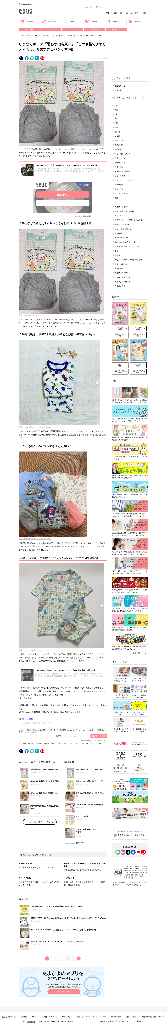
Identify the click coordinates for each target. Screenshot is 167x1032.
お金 (116, 251)
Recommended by (70, 843)
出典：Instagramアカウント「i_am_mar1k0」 (35, 539)
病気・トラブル (121, 140)
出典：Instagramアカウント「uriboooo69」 (34, 315)
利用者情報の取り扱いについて (152, 1016)
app (93, 743)
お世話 (117, 136)
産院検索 (118, 233)
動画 (116, 198)
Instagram (85, 743)
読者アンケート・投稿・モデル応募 (128, 220)
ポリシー (35, 1016)
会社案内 (139, 1021)
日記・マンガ (120, 189)
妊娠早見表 (30, 22)
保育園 (54, 431)
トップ (21, 35)
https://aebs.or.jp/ (129, 878)
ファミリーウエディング (124, 180)
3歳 (71, 743)
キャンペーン (94, 29)
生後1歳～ (119, 90)
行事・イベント (121, 158)
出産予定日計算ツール (123, 229)
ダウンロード (64, 991)
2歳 (65, 743)
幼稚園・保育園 (121, 162)
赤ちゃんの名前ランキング (125, 242)
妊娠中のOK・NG (121, 237)
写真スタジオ (116, 29)
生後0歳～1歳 (120, 86)
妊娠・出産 (117, 13)
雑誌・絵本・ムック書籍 (124, 211)
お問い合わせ (131, 1016)
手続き (117, 255)
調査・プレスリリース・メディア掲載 (91, 1016)
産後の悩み (119, 145)
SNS (72, 29)
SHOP (91, 7)
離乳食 (115, 22)
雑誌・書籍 (29, 29)
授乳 (116, 127)
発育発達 (118, 149)
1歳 (59, 743)
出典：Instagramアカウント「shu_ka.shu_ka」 (36, 427)
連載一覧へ (137, 653)
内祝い (101, 7)
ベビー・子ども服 (28, 743)
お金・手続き (52, 22)
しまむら (100, 743)
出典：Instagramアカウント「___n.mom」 (34, 650)
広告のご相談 (116, 1016)
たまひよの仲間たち (122, 277)
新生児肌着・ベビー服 (42, 743)
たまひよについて (122, 207)
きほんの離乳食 (121, 264)
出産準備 (94, 22)
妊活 (144, 13)
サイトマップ (67, 1016)
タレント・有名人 (122, 193)
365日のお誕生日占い (123, 224)
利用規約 (24, 1016)
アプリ (51, 29)
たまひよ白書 (120, 286)
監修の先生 (119, 268)
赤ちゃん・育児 (132, 13)
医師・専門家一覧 (50, 1016)
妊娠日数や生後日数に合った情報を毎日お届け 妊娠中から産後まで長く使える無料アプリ (64, 985)
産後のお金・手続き (122, 171)
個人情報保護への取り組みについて (115, 1021)
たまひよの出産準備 (122, 281)
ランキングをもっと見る (40, 822)
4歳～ (77, 743)
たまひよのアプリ (122, 273)
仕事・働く (119, 167)
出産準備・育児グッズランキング (128, 246)
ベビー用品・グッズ (122, 154)
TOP (107, 13)
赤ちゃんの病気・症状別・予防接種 (128, 259)
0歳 (53, 743)
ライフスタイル (121, 176)
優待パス (137, 22)
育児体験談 (119, 184)
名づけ (72, 22)
